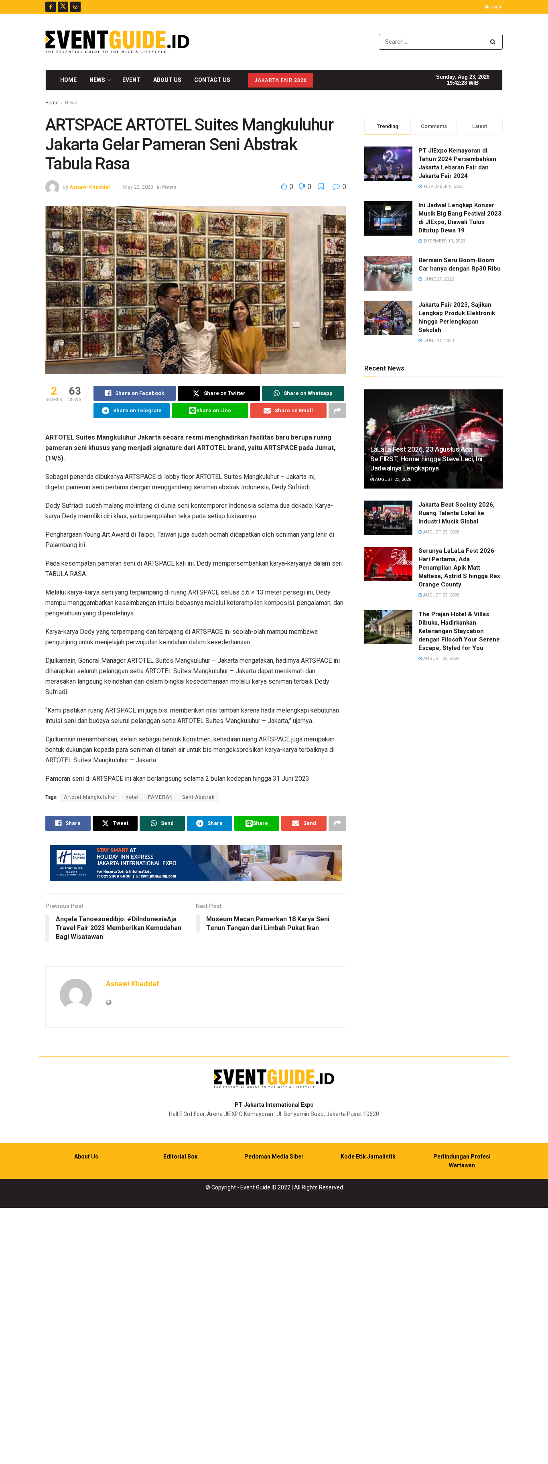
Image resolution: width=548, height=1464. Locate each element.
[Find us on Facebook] (50, 7)
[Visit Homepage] (117, 42)
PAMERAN (160, 797)
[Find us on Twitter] (63, 7)
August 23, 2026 (392, 479)
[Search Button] (494, 42)
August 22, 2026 (440, 658)
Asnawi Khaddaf (89, 187)
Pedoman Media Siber (274, 1156)
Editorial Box (180, 1156)
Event (131, 80)
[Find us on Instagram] (75, 7)
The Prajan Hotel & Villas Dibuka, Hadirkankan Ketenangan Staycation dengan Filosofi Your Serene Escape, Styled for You (459, 631)
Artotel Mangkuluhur (90, 797)
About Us (167, 80)
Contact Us (212, 80)
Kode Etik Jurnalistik (368, 1156)
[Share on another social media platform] (337, 410)
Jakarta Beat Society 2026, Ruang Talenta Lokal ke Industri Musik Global (456, 513)
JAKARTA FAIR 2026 (280, 80)
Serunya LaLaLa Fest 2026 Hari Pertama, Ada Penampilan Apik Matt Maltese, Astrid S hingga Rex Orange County (459, 567)
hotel (132, 797)
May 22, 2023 (138, 187)
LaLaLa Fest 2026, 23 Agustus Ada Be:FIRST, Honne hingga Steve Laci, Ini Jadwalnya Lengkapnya (426, 458)
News (97, 80)
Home (68, 80)
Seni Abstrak (198, 797)
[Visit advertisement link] (195, 863)
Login (496, 7)
